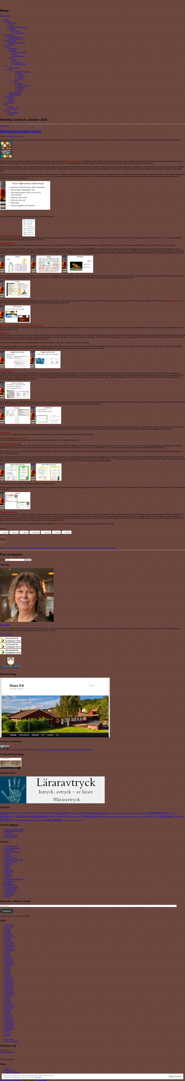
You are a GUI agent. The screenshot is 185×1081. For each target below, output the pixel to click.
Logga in (7, 1068)
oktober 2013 (8, 1026)
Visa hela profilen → (7, 634)
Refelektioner (130, 816)
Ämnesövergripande (77, 820)
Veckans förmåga (19, 33)
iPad (10, 70)
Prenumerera (6, 911)
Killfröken (7, 866)
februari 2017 (8, 977)
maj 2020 (7, 931)
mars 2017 (7, 975)
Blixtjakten (28, 813)
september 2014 (9, 1006)
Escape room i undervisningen (14, 829)
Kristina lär (8, 873)
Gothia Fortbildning (73, 161)
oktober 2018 (8, 948)
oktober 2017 (8, 962)
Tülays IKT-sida (9, 893)
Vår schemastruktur (10, 835)
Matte (15, 54)
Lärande (11, 25)
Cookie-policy (38, 1077)
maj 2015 (7, 999)
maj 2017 (7, 972)
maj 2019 (7, 939)
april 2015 (7, 1001)
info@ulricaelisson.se (7, 1052)
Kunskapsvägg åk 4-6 (16, 39)
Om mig (7, 110)
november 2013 (9, 1024)
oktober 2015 (8, 991)
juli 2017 (7, 968)
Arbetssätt (7, 21)
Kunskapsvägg (9, 35)
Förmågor (16, 31)
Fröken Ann (8, 856)
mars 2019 (7, 941)
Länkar (11, 106)
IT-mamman (8, 864)
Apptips (15, 81)
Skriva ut (20, 79)
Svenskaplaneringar (19, 64)
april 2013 (7, 1035)
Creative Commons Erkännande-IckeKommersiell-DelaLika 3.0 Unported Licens (64, 750)
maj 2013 (7, 1033)
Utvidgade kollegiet (36, 820)
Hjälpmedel (21, 75)
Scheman (138, 816)
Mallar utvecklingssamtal (17, 43)
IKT (5, 66)
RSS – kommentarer (11, 1041)
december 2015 (9, 989)
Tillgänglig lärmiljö (100, 548)
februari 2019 (8, 942)
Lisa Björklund (9, 881)
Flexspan (7, 854)
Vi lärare (7, 896)
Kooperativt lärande (67, 548)
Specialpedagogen (10, 891)
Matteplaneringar (18, 56)
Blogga (19, 74)
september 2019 (9, 937)
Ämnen (6, 46)
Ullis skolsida (9, 4)
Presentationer (9, 103)
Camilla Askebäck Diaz (12, 848)
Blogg (35, 813)
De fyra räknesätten (19, 52)
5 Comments (111, 548)
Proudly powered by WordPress (11, 1080)
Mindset (72, 816)
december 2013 (9, 1022)
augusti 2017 (8, 966)
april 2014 (7, 1014)
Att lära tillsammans (11, 846)
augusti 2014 (8, 1008)
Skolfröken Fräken (10, 889)
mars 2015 (7, 1002)
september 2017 (9, 964)
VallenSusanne (9, 895)
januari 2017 (8, 979)
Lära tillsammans (81, 548)
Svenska (11, 58)
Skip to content (5, 16)
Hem (6, 19)
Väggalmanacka (67, 820)
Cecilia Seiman (9, 850)
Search (2, 560)
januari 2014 (8, 1020)
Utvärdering (8, 833)
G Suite (98, 813)
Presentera (20, 77)
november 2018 (9, 946)
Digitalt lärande (55, 548)
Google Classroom (86, 812)
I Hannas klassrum (10, 862)
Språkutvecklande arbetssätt (18, 27)
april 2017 (7, 973)
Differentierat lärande (41, 548)
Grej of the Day (9, 44)
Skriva (15, 60)
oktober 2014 (8, 1004)
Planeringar (78, 816)
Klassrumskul (8, 869)
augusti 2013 (8, 1030)
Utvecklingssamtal (10, 41)
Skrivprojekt (17, 62)
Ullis (22, 136)
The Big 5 (12, 29)
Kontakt (11, 114)
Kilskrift (7, 867)
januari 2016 (8, 987)
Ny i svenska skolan (11, 887)
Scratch (11, 101)
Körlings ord (8, 871)
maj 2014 (7, 1012)
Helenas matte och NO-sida (13, 860)
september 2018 (9, 950)
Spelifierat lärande (15, 93)
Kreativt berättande (23, 85)
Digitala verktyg (14, 68)
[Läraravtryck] (52, 803)
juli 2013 (7, 1032)
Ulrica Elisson (13, 112)
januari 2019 (8, 944)
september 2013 (9, 1028)
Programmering (9, 97)
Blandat (19, 83)
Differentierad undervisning (20, 131)
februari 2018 (8, 958)
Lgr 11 (169, 813)
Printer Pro (110, 816)
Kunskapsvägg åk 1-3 (16, 37)
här (53, 484)
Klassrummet (13, 48)
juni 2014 (7, 1010)
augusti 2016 (8, 983)
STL (173, 816)
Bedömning (12, 23)
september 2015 (9, 993)
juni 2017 (7, 970)
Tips (5, 104)
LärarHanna (8, 875)
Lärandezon (13, 816)
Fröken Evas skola (10, 858)
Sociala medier (14, 108)
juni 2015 (7, 997)
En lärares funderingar (11, 852)
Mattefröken (8, 883)
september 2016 (9, 981)
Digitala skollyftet (15, 95)
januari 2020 (8, 935)
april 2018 (7, 956)
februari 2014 (8, 1018)
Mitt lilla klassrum (10, 885)
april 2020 (7, 933)
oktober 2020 (8, 927)
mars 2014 (7, 1016)
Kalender (109, 813)
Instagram (60, 524)
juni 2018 (7, 952)
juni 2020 (7, 929)
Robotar (11, 99)
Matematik (12, 50)
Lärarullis (7, 877)
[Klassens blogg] (55, 737)
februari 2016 (8, 985)
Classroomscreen (172, 301)
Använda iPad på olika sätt (22, 72)
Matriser (48, 816)
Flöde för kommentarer (12, 1072)
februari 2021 (8, 925)
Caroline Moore (41, 1080)
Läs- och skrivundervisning (13, 879)
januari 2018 (8, 960)
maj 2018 (7, 954)
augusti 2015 (8, 995)
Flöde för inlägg (9, 1070)
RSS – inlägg (8, 1039)
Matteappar (21, 87)
